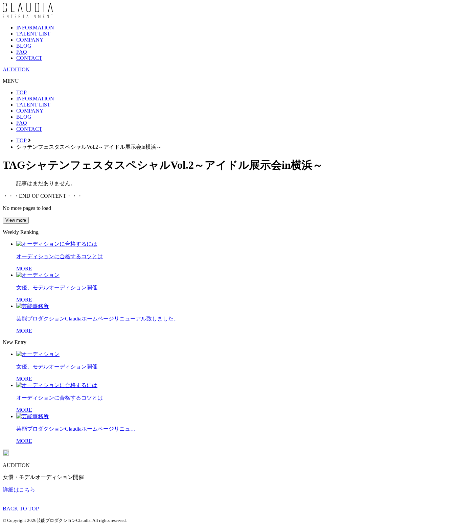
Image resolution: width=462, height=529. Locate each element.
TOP (21, 92)
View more (15, 220)
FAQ (21, 52)
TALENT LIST (33, 34)
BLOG (23, 46)
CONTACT (29, 58)
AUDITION (16, 69)
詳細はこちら (19, 489)
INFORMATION (35, 27)
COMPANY (30, 40)
